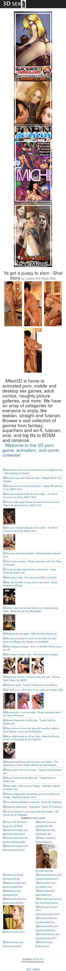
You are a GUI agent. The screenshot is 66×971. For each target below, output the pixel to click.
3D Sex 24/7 (38, 959)
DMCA (36, 969)
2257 (28, 969)
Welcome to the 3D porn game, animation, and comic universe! (30, 450)
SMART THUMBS (38, 818)
